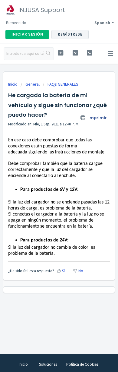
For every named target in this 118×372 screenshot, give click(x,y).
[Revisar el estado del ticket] (75, 53)
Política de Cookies (82, 364)
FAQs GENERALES (63, 84)
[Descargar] (48, 183)
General (32, 84)
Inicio (13, 84)
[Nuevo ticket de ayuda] (60, 53)
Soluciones (48, 364)
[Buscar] (49, 54)
